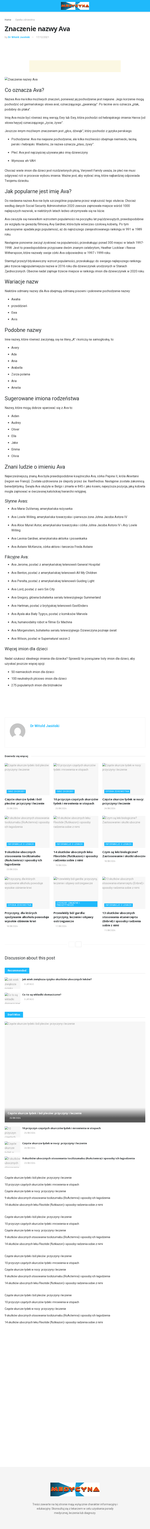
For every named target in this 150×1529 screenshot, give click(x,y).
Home (8, 19)
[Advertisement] (75, 49)
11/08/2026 (109, 930)
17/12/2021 (42, 37)
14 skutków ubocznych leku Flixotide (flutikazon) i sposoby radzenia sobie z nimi (76, 856)
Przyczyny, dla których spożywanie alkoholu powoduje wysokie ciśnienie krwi (27, 917)
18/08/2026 (109, 861)
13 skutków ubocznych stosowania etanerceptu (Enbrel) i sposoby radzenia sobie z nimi (121, 919)
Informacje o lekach (21, 844)
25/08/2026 (12, 808)
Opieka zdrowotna (25, 19)
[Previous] (72, 944)
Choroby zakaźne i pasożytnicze (68, 904)
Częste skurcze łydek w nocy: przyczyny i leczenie (123, 801)
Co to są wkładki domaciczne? (41, 994)
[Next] (78, 944)
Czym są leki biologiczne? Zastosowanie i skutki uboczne (124, 854)
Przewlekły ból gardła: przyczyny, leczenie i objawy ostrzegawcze (73, 917)
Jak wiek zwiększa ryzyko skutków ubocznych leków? (57, 979)
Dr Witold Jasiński (19, 37)
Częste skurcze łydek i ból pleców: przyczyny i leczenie (24, 801)
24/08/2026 (109, 808)
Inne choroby (16, 791)
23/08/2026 (12, 869)
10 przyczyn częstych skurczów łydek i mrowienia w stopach (76, 801)
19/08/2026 (60, 865)
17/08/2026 (60, 926)
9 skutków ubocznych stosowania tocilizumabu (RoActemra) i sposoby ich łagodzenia (23, 858)
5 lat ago (29, 984)
